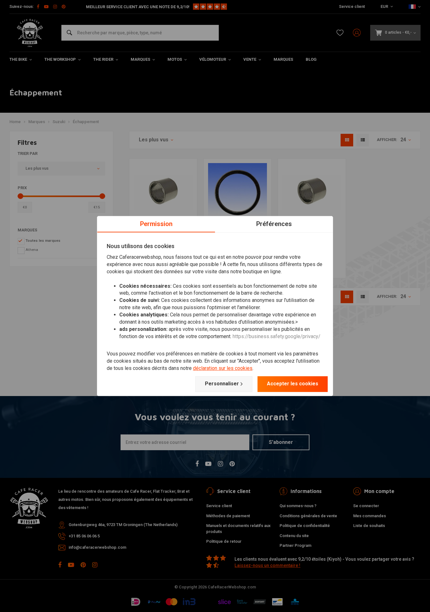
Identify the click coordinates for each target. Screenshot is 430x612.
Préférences (274, 224)
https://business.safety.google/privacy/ (276, 336)
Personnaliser (222, 384)
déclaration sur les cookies (222, 368)
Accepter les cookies (292, 384)
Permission (156, 224)
